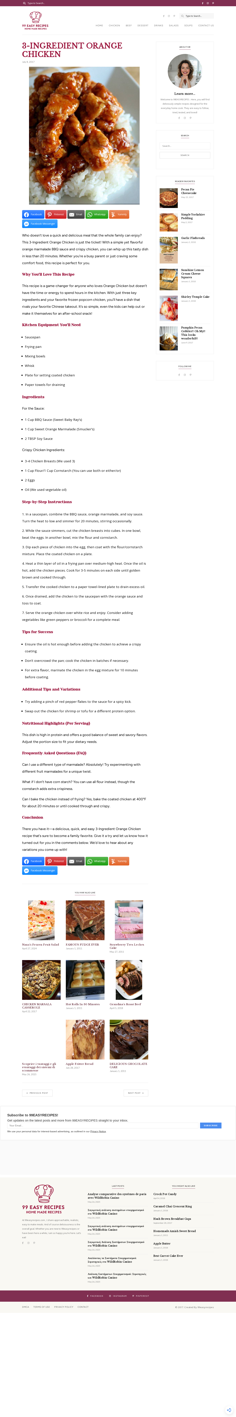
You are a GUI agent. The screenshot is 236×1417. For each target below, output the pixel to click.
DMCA (25, 1307)
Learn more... (184, 93)
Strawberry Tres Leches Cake (127, 946)
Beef (129, 25)
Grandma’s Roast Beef (125, 1004)
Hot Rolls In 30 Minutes (83, 1004)
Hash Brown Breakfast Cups (172, 1218)
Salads (174, 25)
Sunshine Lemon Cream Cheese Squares (192, 273)
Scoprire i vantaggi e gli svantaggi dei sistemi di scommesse (39, 1067)
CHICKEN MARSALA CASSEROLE (36, 1006)
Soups (188, 25)
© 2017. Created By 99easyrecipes (194, 1307)
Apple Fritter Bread (79, 1064)
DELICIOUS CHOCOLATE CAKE (128, 1065)
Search (185, 155)
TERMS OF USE (41, 1307)
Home (99, 25)
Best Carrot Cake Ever (168, 1255)
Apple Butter (162, 1243)
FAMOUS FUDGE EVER (82, 944)
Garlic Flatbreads (193, 238)
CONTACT (83, 1307)
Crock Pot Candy (165, 1194)
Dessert (143, 25)
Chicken (114, 25)
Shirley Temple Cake (195, 296)
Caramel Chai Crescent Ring (172, 1206)
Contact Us (206, 25)
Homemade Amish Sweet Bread (174, 1231)
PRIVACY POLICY (63, 1307)
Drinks (158, 25)
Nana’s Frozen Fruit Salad (40, 944)
